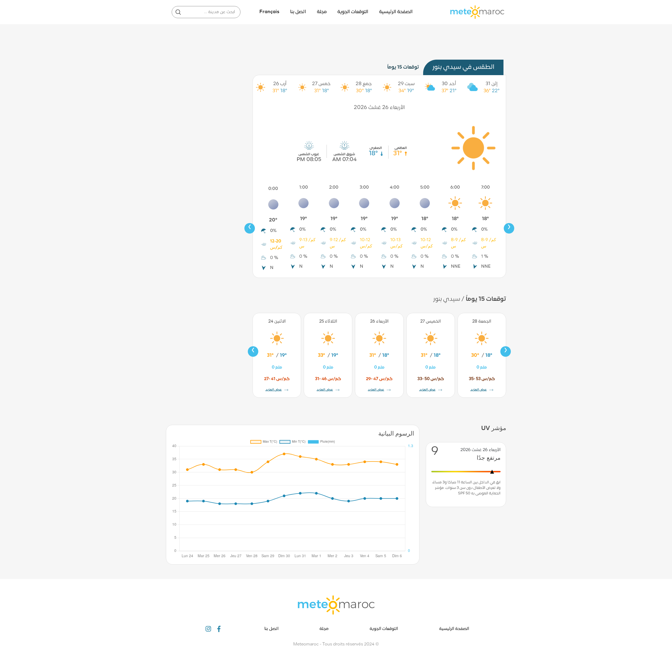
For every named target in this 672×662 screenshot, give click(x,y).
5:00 (424, 187)
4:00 (394, 187)
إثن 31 (491, 83)
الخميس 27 (430, 321)
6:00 (455, 187)
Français (269, 11)
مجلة (322, 11)
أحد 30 (449, 83)
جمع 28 (364, 83)
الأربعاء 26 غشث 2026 (379, 107)
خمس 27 (321, 83)
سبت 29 (406, 83)
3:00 (364, 187)
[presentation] (249, 228)
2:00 (333, 187)
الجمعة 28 (481, 321)
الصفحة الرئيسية (396, 11)
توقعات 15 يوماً (403, 67)
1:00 (303, 187)
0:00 (273, 189)
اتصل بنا (298, 11)
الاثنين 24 (277, 321)
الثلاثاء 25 (328, 321)
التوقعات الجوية (352, 11)
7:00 (485, 187)
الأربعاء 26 (379, 321)
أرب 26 (279, 83)
